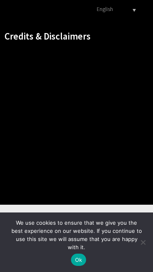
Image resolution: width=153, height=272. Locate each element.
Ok (78, 260)
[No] (143, 242)
